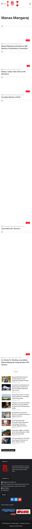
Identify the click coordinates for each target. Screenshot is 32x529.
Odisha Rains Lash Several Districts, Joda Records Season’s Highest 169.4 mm (21, 414)
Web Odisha (19, 526)
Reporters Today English (12, 523)
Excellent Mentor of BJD (10, 97)
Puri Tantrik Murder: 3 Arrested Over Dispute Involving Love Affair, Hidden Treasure (20, 440)
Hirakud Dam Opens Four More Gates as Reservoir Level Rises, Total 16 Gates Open (20, 396)
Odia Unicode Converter (7, 504)
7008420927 (6, 490)
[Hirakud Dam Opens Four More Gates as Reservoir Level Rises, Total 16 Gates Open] (6, 397)
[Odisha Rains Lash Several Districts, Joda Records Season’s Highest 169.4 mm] (6, 415)
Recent (16, 371)
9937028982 (5, 488)
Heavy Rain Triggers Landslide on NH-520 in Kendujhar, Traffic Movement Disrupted (21, 432)
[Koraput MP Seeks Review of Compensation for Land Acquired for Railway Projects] (6, 379)
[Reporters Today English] (12, 3)
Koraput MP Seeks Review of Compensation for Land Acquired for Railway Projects (20, 378)
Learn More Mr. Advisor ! (11, 229)
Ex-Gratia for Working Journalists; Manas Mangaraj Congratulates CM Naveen (15, 362)
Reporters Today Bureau (8, 43)
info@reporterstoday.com (9, 482)
